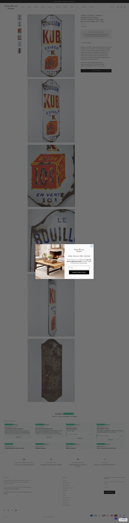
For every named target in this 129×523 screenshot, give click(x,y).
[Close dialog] (91, 246)
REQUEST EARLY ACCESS (79, 272)
